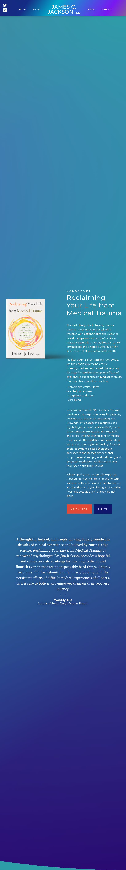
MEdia (91, 9)
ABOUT (22, 9)
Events (102, 509)
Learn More (79, 509)
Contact (106, 9)
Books (36, 9)
